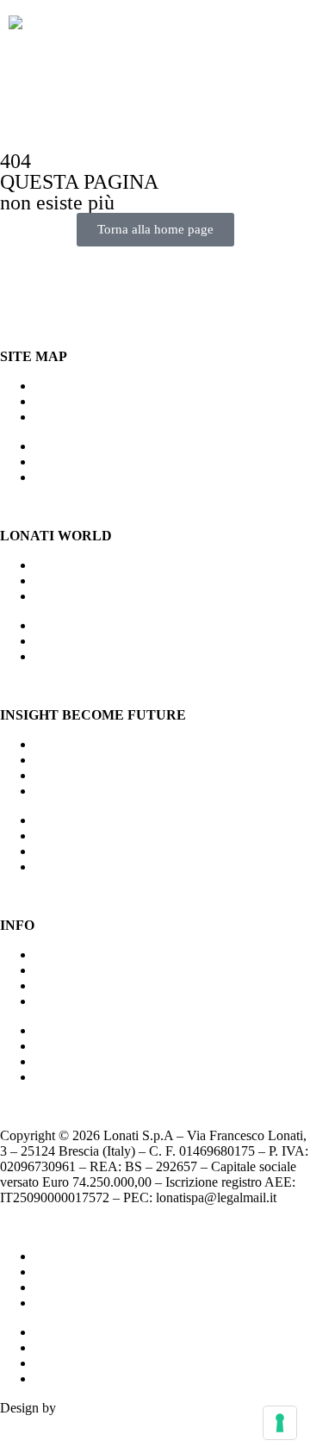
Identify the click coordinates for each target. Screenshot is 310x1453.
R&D (49, 596)
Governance (67, 985)
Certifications (70, 954)
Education (62, 790)
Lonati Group (71, 744)
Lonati (52, 565)
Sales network (72, 401)
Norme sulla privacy (89, 1256)
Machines (60, 385)
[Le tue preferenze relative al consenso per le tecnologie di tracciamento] (280, 1422)
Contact (55, 970)
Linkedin (59, 1001)
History (54, 580)
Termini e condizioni (90, 1302)
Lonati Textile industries (99, 759)
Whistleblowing (77, 1287)
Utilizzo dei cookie (85, 1271)
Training (57, 416)
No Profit (59, 775)
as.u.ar (77, 1407)
